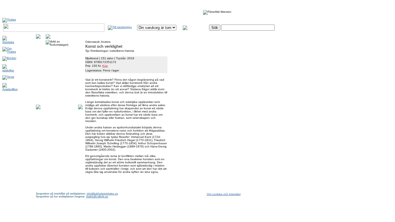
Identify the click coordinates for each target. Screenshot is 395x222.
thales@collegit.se (97, 196)
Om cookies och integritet (224, 194)
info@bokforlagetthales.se (102, 193)
